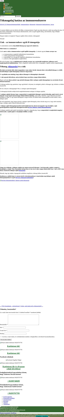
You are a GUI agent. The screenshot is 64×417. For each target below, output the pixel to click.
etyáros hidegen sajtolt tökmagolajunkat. (39, 107)
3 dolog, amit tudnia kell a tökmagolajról (31, 306)
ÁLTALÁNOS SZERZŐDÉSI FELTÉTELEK (12, 410)
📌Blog (5, 5)
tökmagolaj (32, 24)
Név (1, 327)
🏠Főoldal (6, 4)
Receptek (5, 401)
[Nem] (49, 416)
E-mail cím (3, 330)
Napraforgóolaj (7, 399)
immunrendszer (25, 24)
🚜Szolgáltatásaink (8, 10)
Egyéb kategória (7, 396)
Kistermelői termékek (9, 398)
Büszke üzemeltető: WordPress (8, 413)
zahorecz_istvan (50, 24)
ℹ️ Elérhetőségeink (8, 11)
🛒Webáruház (7, 13)
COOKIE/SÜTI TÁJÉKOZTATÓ (9, 407)
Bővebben (45, 416)
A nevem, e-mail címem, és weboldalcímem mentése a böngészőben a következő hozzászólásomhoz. (28, 336)
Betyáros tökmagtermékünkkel (24, 177)
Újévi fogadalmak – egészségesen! (10, 306)
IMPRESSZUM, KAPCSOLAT (8, 408)
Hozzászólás (4, 324)
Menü (2, 0)
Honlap (2, 333)
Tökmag (5, 402)
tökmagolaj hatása (41, 24)
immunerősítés (16, 24)
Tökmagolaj (9, 24)
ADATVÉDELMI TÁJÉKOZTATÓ (10, 411)
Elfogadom (38, 416)
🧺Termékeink (7, 8)
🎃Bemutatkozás (7, 7)
